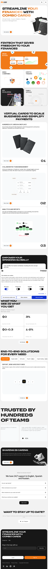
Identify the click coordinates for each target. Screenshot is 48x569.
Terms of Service (6, 562)
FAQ (9, 540)
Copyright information (24, 562)
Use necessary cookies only (9, 297)
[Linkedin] (7, 566)
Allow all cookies (39, 297)
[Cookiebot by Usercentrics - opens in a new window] (41, 271)
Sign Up (35, 557)
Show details (41, 293)
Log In (13, 557)
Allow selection (24, 297)
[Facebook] (3, 566)
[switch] (18, 289)
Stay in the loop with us (9, 545)
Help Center (24, 502)
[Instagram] (10, 566)
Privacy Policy (14, 562)
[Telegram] (14, 566)
